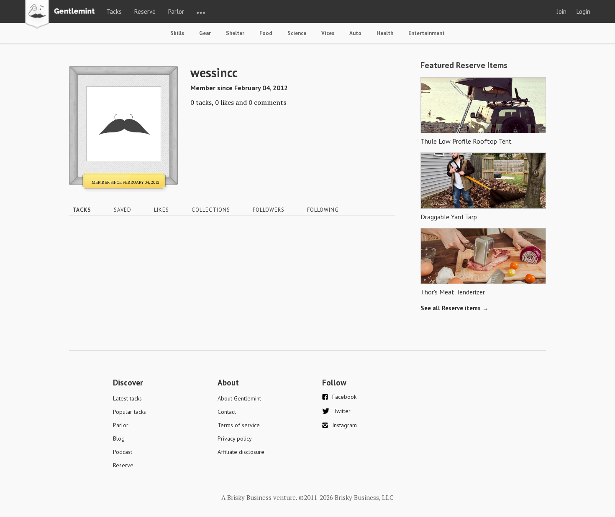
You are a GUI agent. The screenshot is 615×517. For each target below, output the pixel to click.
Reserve (145, 11)
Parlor (176, 11)
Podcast (122, 452)
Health (385, 33)
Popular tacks (129, 412)
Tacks (114, 11)
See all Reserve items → (454, 308)
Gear (205, 33)
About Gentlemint (239, 398)
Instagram (344, 425)
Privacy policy (235, 438)
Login (583, 11)
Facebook (344, 397)
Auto (355, 33)
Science (296, 33)
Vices (327, 33)
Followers (268, 209)
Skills (177, 33)
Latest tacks (127, 398)
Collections (211, 209)
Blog (119, 438)
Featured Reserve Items (463, 65)
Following (323, 209)
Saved (122, 209)
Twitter (342, 411)
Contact (227, 412)
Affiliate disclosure (241, 452)
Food (265, 33)
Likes (161, 209)
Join (561, 11)
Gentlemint (62, 15)
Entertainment (426, 33)
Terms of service (239, 425)
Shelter (235, 33)
